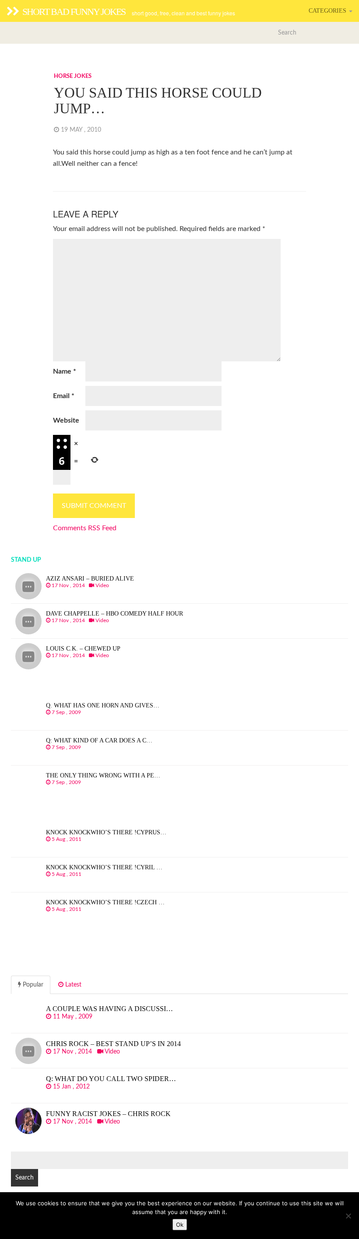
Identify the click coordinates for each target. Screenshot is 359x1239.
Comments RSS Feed (84, 528)
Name (64, 371)
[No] (348, 1215)
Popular (32, 985)
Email (63, 395)
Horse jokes (73, 76)
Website (66, 420)
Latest (72, 985)
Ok (179, 1224)
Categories (328, 10)
